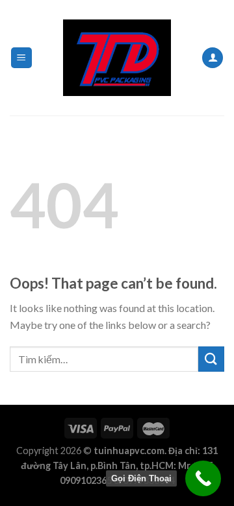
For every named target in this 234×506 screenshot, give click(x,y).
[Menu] (21, 58)
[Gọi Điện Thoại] (203, 478)
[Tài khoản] (212, 58)
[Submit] (211, 359)
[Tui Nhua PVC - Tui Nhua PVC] (117, 57)
